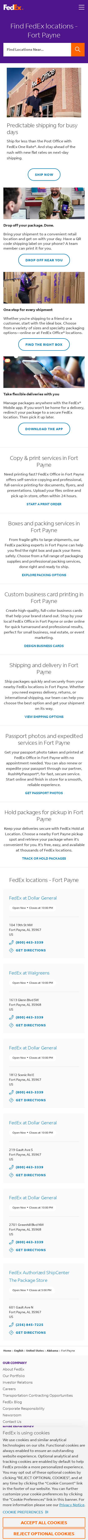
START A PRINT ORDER (44, 504)
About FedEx (13, 1369)
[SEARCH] (78, 49)
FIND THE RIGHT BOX (40, 342)
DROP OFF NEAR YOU (40, 258)
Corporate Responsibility (23, 1408)
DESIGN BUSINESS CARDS (44, 646)
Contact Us (12, 1421)
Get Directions (27, 950)
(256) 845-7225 (30, 1324)
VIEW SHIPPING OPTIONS (44, 716)
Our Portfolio (14, 1375)
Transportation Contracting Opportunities (38, 1395)
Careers (9, 1388)
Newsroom (12, 1414)
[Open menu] (81, 7)
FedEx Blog (12, 1401)
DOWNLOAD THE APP (40, 427)
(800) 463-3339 (30, 942)
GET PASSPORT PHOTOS (44, 793)
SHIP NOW (40, 172)
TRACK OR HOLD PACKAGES (44, 858)
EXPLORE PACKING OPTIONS (44, 575)
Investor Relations (18, 1382)
